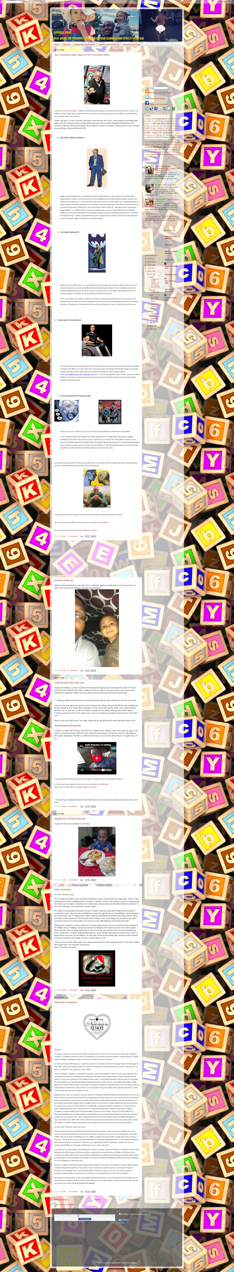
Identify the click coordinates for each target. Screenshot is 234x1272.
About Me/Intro (152, 214)
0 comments (73, 536)
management (149, 137)
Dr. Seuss (174, 128)
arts (166, 119)
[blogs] (124, 1220)
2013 (150, 268)
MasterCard (161, 139)
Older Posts (133, 1199)
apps (159, 119)
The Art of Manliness (169, 290)
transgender (174, 154)
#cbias (147, 119)
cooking (147, 126)
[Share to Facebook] (93, 536)
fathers (156, 130)
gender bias (174, 130)
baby (171, 119)
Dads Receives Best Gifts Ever (69, 683)
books (149, 121)
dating (154, 128)
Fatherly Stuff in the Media (108, 44)
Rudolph (169, 147)
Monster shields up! (63, 580)
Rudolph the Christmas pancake (70, 818)
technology (156, 154)
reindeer (147, 147)
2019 (150, 259)
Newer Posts (61, 1199)
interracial (159, 135)
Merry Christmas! (62, 889)
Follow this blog (84, 1219)
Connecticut (173, 123)
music (147, 142)
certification (157, 121)
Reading (166, 144)
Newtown (155, 142)
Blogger (134, 1263)
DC (168, 128)
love (176, 135)
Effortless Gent (171, 274)
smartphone (164, 149)
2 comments (73, 1191)
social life (174, 149)
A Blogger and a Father (171, 237)
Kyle (64, 536)
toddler (166, 154)
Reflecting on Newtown (65, 1002)
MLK (169, 139)
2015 (150, 262)
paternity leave (149, 144)
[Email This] (86, 536)
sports (167, 152)
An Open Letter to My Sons (165, 185)
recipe (175, 144)
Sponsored (157, 152)
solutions (147, 152)
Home (56, 44)
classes (175, 121)
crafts (164, 126)
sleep (155, 150)
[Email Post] (81, 536)
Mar (151, 326)
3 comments (73, 880)
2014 (150, 265)
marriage (166, 137)
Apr (151, 323)
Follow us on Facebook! (158, 104)
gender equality (151, 133)
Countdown (156, 126)
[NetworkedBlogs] (85, 1216)
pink (158, 144)
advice (153, 119)
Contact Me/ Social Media (84, 44)
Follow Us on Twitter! (157, 98)
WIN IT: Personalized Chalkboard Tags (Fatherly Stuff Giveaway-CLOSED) (167, 168)
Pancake (164, 142)
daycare (161, 128)
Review (157, 146)
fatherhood (148, 130)
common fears (158, 123)
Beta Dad (168, 245)
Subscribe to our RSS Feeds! (160, 93)
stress (147, 154)
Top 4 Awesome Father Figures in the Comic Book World (81, 55)
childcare (167, 121)
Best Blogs (122, 1222)
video (155, 157)
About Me (66, 44)
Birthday (177, 119)
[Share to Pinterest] (95, 536)
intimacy (168, 135)
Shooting (147, 149)
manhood (158, 137)
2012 (150, 271)
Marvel (153, 139)
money (175, 139)
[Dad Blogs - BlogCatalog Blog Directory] (135, 1214)
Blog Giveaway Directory (171, 252)
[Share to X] (90, 536)
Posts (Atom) (70, 1205)
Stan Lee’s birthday (70, 111)
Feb (151, 329)
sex (176, 147)
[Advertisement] (97, 559)
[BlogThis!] (88, 536)
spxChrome (115, 1263)
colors (147, 123)
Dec (151, 274)
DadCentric (169, 260)
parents (173, 142)
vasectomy (148, 157)
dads (147, 128)
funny (165, 130)
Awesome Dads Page (131, 44)
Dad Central (173, 126)
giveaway (166, 133)
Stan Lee (174, 152)
